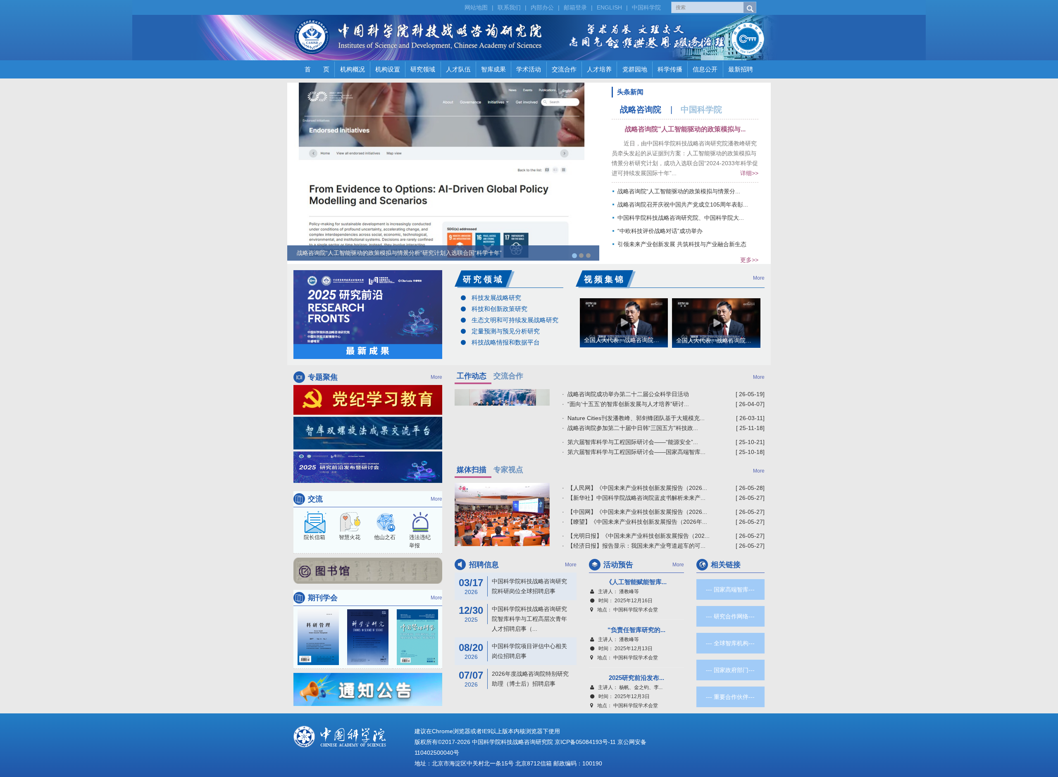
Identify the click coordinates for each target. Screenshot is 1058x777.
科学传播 (670, 69)
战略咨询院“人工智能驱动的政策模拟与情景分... (678, 191)
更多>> (749, 260)
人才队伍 (458, 69)
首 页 (317, 69)
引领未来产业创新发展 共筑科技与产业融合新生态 (681, 244)
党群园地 (634, 69)
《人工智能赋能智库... (636, 581)
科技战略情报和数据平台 (506, 342)
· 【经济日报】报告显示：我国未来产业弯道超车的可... (633, 545)
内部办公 (542, 7)
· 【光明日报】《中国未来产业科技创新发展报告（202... (636, 535)
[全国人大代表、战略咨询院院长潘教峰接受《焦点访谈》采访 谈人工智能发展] (624, 322)
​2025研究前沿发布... (636, 677)
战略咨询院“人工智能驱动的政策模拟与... (685, 129)
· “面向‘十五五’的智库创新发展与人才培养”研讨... (625, 404)
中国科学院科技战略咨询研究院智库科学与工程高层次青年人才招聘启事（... (513, 618)
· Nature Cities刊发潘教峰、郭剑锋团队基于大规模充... (633, 418)
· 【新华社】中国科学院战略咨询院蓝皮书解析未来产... (633, 497)
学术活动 (528, 69)
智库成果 (493, 69)
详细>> (749, 173)
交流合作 (564, 69)
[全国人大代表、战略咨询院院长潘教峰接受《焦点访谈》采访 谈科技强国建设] (716, 322)
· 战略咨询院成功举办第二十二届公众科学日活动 (625, 394)
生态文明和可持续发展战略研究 (515, 319)
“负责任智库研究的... (636, 629)
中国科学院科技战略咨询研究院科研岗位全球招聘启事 (513, 586)
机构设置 (387, 69)
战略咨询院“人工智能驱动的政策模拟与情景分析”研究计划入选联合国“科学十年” (399, 252)
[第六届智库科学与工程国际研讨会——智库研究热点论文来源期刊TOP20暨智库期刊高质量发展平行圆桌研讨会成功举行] (502, 417)
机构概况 (352, 69)
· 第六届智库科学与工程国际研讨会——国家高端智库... (633, 452)
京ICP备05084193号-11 (585, 742)
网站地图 (476, 7)
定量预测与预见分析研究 (506, 331)
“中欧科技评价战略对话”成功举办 (660, 231)
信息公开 (705, 69)
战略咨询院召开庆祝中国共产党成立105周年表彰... (682, 204)
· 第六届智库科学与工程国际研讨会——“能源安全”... (630, 442)
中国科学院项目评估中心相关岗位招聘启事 (513, 651)
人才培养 (599, 69)
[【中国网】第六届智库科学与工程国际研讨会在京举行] (502, 514)
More (759, 278)
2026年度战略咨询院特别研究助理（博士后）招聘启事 (514, 679)
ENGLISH (609, 7)
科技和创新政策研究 (499, 308)
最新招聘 (740, 69)
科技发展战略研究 (496, 297)
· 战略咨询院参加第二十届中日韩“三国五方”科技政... (630, 428)
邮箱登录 (575, 7)
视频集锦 (604, 279)
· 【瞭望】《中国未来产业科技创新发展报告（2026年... (634, 521)
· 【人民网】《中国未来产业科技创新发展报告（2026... (634, 488)
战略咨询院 (640, 109)
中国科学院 (646, 7)
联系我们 (509, 7)
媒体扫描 (471, 470)
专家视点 (508, 470)
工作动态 (471, 376)
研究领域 (422, 69)
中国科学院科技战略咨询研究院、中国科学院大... (680, 217)
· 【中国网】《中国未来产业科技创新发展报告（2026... (634, 511)
